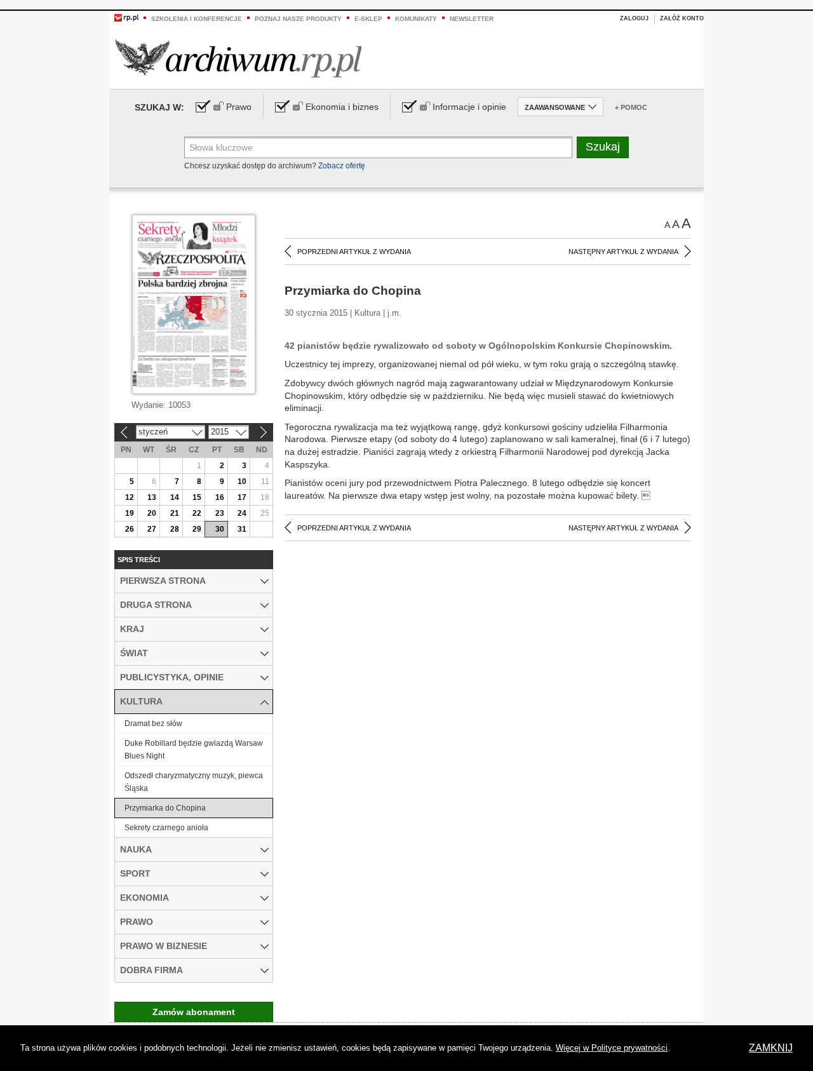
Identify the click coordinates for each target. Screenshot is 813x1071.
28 (174, 529)
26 (129, 529)
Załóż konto (682, 18)
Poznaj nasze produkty (298, 18)
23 (219, 513)
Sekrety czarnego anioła (166, 827)
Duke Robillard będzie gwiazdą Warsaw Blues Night (193, 749)
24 (242, 513)
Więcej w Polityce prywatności (612, 1048)
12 (129, 497)
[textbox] (378, 147)
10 (242, 481)
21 (174, 513)
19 (129, 513)
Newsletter (472, 18)
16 (219, 497)
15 (196, 497)
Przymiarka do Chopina (165, 808)
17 (242, 497)
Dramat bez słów (153, 723)
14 (174, 497)
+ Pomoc (631, 107)
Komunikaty (416, 18)
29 (196, 529)
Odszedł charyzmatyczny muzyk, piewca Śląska (193, 782)
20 (151, 513)
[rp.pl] (126, 17)
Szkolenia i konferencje (196, 18)
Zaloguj (634, 18)
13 (151, 497)
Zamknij (771, 1047)
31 (242, 529)
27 (151, 529)
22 (196, 513)
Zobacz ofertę (341, 165)
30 (219, 529)
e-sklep (368, 18)
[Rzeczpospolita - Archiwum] (238, 58)
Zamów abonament (193, 1012)
